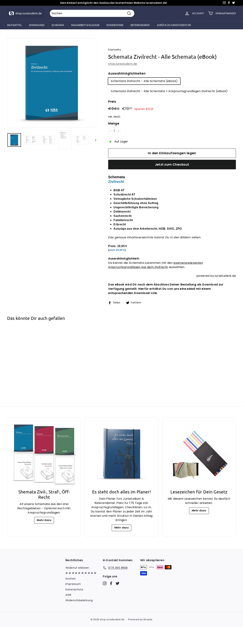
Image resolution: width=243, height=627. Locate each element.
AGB (68, 595)
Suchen (70, 578)
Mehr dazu (44, 520)
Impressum (73, 584)
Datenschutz (74, 589)
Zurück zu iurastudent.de (174, 25)
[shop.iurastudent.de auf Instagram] (105, 583)
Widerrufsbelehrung (79, 600)
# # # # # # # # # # (80, 573)
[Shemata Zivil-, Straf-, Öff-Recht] (44, 454)
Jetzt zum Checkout (172, 164)
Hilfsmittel (14, 25)
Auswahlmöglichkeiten (127, 73)
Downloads (36, 25)
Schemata (58, 25)
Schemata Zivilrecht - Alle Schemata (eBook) (144, 81)
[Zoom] (51, 82)
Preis (112, 101)
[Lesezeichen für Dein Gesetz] (199, 454)
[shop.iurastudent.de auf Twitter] (117, 583)
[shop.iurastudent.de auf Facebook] (111, 583)
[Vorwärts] (94, 140)
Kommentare (115, 25)
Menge (113, 123)
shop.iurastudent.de (122, 64)
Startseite (114, 49)
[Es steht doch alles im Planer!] (121, 454)
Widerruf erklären (77, 568)
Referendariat (140, 25)
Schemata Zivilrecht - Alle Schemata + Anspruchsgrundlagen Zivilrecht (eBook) (169, 91)
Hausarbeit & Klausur (85, 25)
